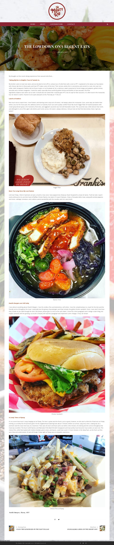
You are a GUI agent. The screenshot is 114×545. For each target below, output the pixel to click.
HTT (27, 512)
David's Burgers (14, 512)
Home (32, 24)
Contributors (56, 24)
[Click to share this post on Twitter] (58, 519)
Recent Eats (51, 52)
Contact (71, 24)
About (42, 24)
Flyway (23, 512)
